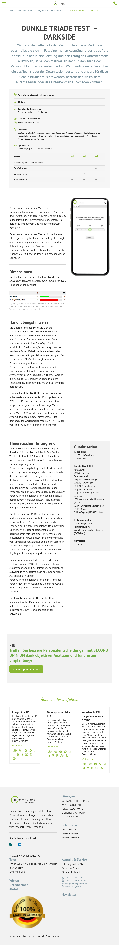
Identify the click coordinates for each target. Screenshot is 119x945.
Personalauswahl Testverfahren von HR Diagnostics (41, 10)
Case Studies (69, 829)
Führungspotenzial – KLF (58, 714)
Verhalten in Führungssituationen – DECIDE (92, 716)
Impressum (14, 936)
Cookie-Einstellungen (49, 936)
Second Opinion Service (26, 669)
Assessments (17, 872)
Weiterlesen (17, 745)
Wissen (14, 880)
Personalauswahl (72, 808)
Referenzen (69, 825)
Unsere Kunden (71, 833)
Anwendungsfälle (72, 804)
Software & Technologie (76, 800)
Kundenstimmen (71, 837)
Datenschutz (29, 936)
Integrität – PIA (20, 712)
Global (13, 889)
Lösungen (68, 796)
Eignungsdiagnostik (73, 812)
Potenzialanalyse (72, 816)
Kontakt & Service (74, 859)
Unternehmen (18, 885)
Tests (11, 10)
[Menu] (4, 3)
